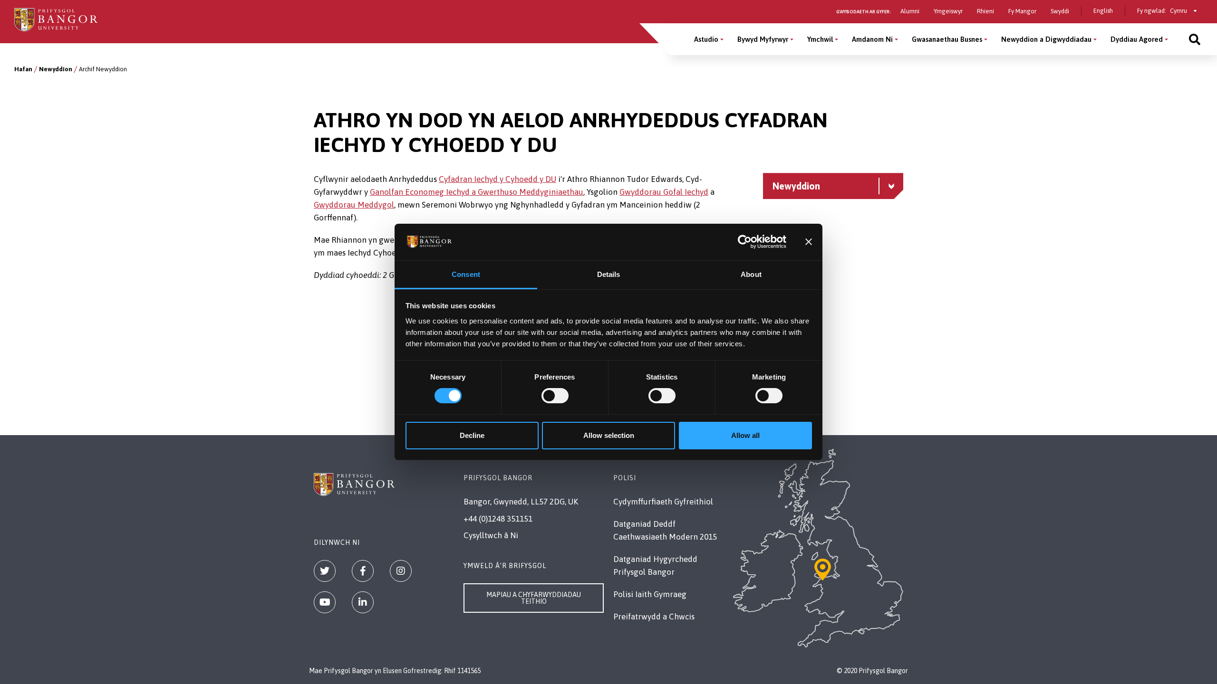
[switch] (555, 395)
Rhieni (985, 11)
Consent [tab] (466, 274)
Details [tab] (608, 274)
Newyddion (55, 69)
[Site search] (1195, 39)
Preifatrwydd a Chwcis (654, 616)
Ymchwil (820, 39)
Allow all (745, 435)
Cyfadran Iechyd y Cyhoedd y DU (497, 179)
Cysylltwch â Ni (491, 535)
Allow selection (608, 435)
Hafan (23, 69)
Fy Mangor (1022, 11)
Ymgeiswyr (948, 11)
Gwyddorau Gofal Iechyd (663, 192)
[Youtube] (325, 602)
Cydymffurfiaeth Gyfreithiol (663, 501)
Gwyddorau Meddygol (354, 204)
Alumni (909, 11)
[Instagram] (401, 571)
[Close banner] (808, 241)
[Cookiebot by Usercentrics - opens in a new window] (744, 242)
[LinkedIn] (363, 602)
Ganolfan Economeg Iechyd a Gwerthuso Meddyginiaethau (476, 192)
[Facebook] (363, 571)
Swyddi (1060, 11)
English (1103, 11)
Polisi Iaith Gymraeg (649, 594)
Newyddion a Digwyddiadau (1046, 39)
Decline (472, 435)
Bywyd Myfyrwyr (762, 39)
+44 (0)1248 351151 (498, 518)
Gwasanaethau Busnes (947, 39)
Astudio (706, 39)
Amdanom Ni (872, 39)
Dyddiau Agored (1137, 39)
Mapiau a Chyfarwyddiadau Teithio (533, 598)
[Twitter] (325, 571)
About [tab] (751, 274)
